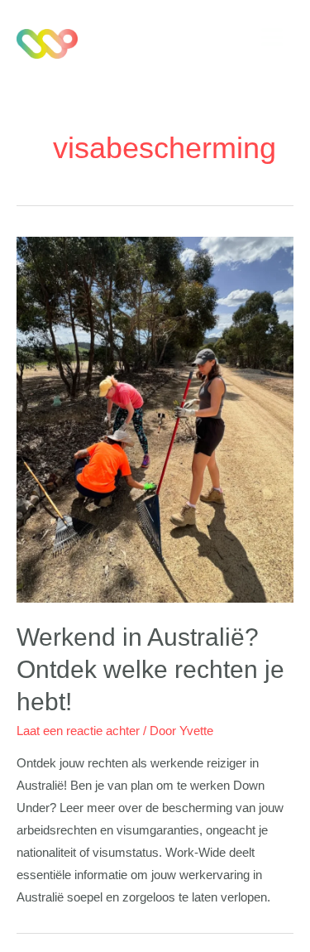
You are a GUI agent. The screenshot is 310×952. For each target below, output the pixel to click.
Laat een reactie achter (78, 731)
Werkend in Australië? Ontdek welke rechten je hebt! (150, 669)
